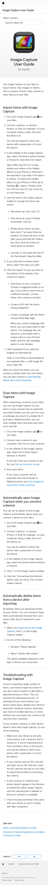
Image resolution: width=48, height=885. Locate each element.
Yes (19, 857)
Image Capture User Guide (18, 10)
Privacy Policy (7, 880)
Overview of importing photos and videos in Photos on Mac (24, 834)
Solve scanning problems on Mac (20, 828)
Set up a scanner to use (27, 464)
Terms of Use (19, 880)
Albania (4, 873)
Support (11, 864)
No (34, 857)
